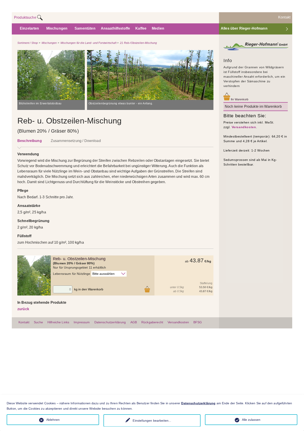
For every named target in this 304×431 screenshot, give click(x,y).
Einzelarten (29, 28)
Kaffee (140, 28)
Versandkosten (244, 127)
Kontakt (284, 17)
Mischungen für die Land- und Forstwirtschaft (88, 43)
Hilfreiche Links (58, 322)
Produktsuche (25, 17)
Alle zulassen (251, 419)
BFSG (197, 322)
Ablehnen (53, 419)
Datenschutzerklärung (110, 322)
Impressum (82, 322)
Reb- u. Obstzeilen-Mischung (79, 259)
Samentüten (85, 28)
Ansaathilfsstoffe (115, 28)
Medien (158, 28)
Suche (38, 322)
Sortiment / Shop (27, 43)
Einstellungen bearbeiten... (152, 420)
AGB (133, 322)
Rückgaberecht (152, 322)
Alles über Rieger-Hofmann (244, 28)
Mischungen (57, 28)
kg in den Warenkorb (88, 289)
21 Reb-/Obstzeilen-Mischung (138, 43)
